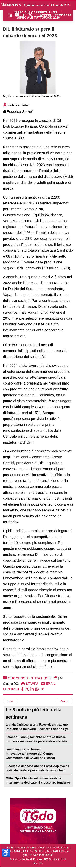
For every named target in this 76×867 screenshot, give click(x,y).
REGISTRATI (63, 15)
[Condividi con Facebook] (22, 689)
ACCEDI (45, 15)
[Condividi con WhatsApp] (37, 689)
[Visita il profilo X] (30, 15)
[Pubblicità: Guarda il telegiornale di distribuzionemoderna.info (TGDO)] (38, 821)
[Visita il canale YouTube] (17, 15)
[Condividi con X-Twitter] (27, 689)
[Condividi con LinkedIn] (32, 689)
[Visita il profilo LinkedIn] (10, 15)
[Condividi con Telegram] (42, 689)
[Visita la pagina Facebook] (23, 15)
